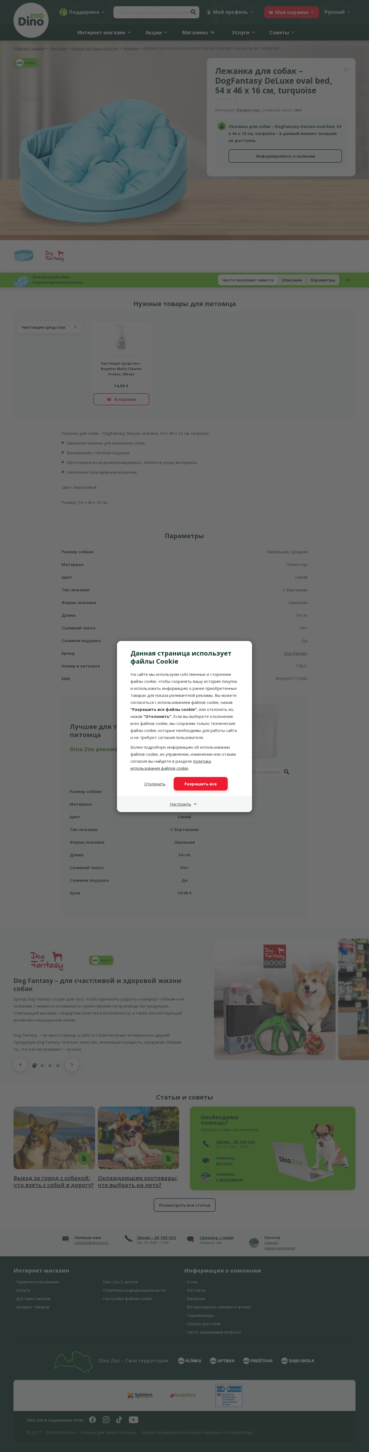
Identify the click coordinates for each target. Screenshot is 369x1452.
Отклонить (155, 783)
